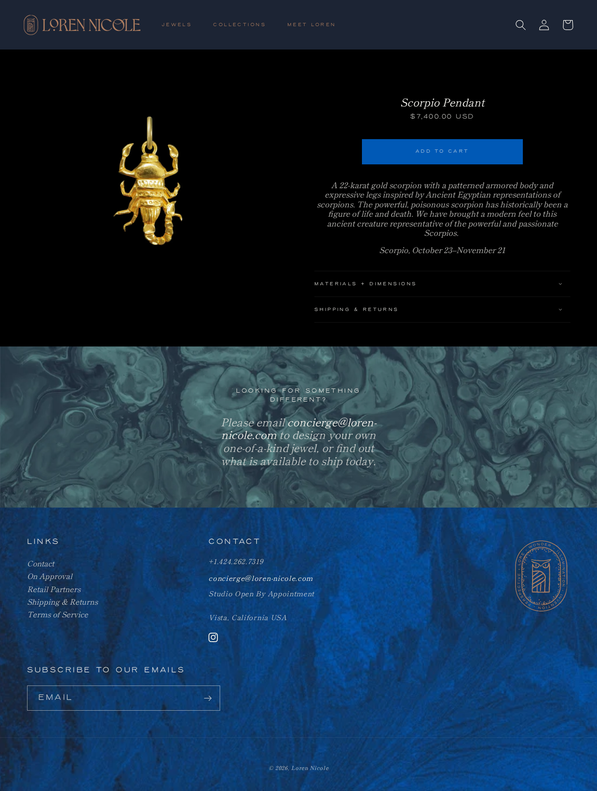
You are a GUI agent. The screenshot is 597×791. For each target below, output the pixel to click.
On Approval (49, 575)
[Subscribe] (208, 698)
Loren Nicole (309, 767)
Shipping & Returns (62, 601)
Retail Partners (54, 588)
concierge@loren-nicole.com (260, 578)
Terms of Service (57, 614)
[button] (181, 25)
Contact (40, 563)
